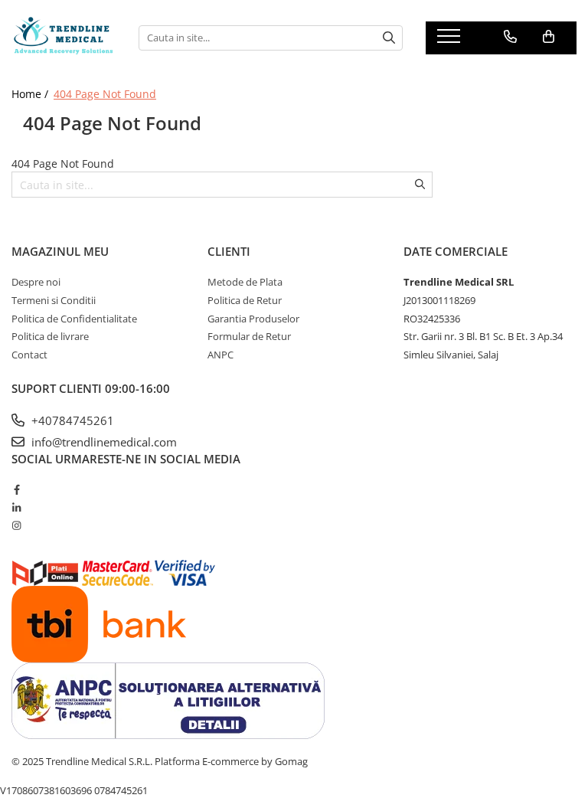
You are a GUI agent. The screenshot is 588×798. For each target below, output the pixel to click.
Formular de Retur (249, 336)
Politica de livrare (50, 336)
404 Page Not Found (105, 94)
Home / (31, 94)
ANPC (220, 354)
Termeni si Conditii (53, 300)
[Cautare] (389, 38)
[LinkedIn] (16, 508)
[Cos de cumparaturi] (548, 36)
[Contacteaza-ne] (510, 36)
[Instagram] (16, 525)
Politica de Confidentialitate (74, 318)
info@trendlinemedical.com (102, 442)
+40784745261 (71, 420)
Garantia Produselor (253, 318)
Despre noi (35, 282)
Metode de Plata (245, 282)
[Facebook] (16, 489)
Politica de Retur (244, 300)
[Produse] (450, 40)
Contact (29, 354)
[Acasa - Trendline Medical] (63, 37)
